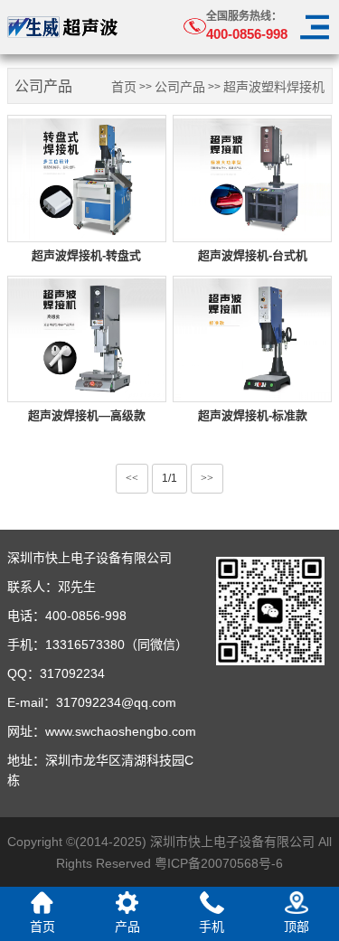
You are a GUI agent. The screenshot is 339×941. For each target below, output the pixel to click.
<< (132, 478)
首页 (124, 87)
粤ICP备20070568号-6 (219, 863)
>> (207, 478)
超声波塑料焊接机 (274, 87)
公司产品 (180, 87)
